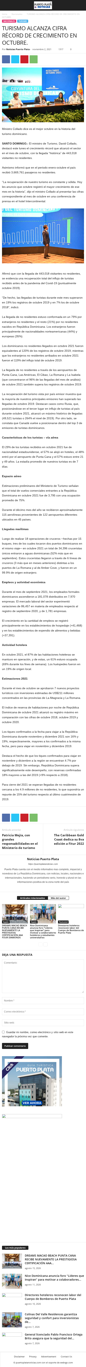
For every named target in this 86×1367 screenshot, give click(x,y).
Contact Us (66, 1356)
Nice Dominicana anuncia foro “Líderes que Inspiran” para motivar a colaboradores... (54, 1277)
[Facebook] (6, 59)
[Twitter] (15, 59)
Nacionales (17, 14)
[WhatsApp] (34, 59)
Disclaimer (19, 1356)
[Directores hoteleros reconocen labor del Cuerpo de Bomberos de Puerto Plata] (71, 913)
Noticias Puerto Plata (18, 49)
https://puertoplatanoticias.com (43, 864)
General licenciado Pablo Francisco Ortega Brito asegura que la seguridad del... (53, 1336)
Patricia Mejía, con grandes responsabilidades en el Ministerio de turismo (20, 841)
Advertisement (48, 1356)
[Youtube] (51, 887)
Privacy (33, 1356)
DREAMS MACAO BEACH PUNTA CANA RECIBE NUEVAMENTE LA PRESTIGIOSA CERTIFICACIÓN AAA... (51, 1259)
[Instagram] (40, 887)
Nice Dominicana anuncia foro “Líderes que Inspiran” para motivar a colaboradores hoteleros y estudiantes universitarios (43, 931)
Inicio (4, 14)
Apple (6, 921)
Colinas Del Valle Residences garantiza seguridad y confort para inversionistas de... (52, 1318)
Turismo (23, 21)
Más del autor (58, 897)
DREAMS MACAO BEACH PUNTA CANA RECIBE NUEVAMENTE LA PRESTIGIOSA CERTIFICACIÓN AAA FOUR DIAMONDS (14, 931)
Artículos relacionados (32, 897)
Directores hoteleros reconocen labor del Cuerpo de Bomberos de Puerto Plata (71, 929)
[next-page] (45, 944)
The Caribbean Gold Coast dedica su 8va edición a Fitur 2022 (69, 839)
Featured (63, 921)
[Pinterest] (24, 59)
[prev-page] (40, 944)
